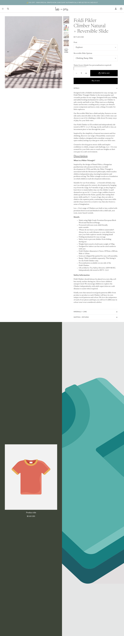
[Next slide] (59, 52)
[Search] (8, 8)
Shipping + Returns (81, 317)
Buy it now (96, 81)
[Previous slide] (7, 52)
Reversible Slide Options (83, 53)
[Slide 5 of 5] (66, 50)
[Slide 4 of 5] (66, 42)
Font (75, 42)
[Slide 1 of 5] (66, 20)
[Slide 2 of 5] (66, 27)
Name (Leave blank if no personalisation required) (92, 65)
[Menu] (3, 9)
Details (76, 88)
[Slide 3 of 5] (66, 35)
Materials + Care (80, 312)
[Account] (115, 8)
